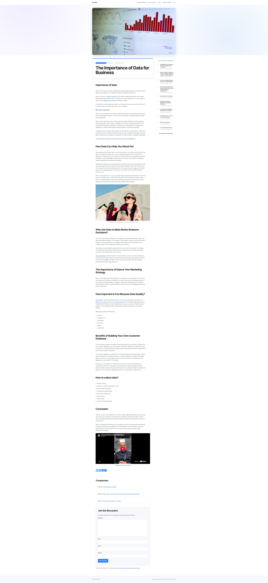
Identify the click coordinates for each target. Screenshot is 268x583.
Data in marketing (100, 255)
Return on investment (102, 302)
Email (99, 545)
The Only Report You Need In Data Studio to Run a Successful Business (115, 138)
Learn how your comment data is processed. (128, 568)
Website (99, 552)
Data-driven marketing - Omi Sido (112, 501)
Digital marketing (142, 2)
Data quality (99, 300)
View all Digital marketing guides (166, 133)
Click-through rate (120, 302)
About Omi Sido (152, 2)
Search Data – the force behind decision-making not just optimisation (121, 494)
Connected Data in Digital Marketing (123, 465)
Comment (100, 518)
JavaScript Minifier (167, 2)
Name (99, 538)
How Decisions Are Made (109, 487)
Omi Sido (94, 2)
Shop (159, 2)
